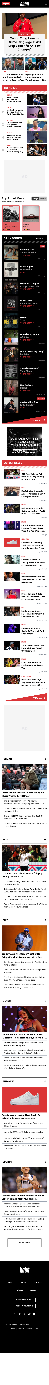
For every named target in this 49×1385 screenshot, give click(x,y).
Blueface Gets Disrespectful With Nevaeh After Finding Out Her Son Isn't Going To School (25, 1051)
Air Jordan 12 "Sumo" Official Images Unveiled (23, 1132)
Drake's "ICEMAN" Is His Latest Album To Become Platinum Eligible (25, 810)
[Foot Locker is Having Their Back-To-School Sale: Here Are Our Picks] (12, 542)
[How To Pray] (11, 387)
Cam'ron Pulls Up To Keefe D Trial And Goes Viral (32, 665)
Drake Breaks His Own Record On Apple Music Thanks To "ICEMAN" (23, 794)
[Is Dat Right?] (11, 269)
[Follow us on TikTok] (29, 1314)
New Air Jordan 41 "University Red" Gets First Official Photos (23, 1124)
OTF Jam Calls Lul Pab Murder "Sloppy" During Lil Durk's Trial (32, 477)
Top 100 (23, 1283)
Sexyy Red (33, 303)
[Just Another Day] (11, 405)
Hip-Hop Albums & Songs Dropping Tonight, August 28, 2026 (35, 77)
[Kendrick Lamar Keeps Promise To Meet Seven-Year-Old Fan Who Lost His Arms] (12, 525)
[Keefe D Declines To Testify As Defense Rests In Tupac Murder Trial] (12, 559)
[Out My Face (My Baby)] (11, 354)
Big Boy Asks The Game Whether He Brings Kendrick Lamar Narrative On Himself (21, 955)
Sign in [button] (6, 4)
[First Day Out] (11, 252)
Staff (36, 1329)
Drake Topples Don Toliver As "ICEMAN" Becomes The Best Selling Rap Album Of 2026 (24, 802)
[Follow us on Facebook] (15, 1314)
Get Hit (23, 317)
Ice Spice (24, 354)
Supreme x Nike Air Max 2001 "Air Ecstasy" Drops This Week (25, 1147)
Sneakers (25, 539)
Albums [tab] (43, 198)
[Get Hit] (11, 320)
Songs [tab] (35, 198)
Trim (22, 320)
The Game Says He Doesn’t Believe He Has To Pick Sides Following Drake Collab (24, 986)
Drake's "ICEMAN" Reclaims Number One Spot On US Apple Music (25, 825)
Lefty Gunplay (27, 405)
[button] (24, 3)
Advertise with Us (23, 1300)
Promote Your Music (24, 1306)
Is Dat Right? (26, 266)
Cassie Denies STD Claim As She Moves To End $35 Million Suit (33, 579)
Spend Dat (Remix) (29, 368)
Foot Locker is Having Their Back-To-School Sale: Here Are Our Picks (32, 545)
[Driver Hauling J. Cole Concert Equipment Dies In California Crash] (12, 594)
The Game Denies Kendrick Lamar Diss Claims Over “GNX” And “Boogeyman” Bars (24, 978)
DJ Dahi (24, 388)
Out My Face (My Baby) (32, 351)
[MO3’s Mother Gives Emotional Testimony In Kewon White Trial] (12, 611)
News (10, 1283)
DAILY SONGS (13, 238)
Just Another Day (29, 402)
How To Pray (26, 385)
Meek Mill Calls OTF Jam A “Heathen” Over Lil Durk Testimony (15, 137)
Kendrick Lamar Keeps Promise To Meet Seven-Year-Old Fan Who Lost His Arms (33, 528)
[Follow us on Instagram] (19, 1314)
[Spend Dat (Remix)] (11, 371)
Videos (20, 1290)
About (13, 1329)
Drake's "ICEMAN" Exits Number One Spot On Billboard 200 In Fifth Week (23, 817)
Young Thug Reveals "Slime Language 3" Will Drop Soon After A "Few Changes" (25, 905)
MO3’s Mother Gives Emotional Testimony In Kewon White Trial (33, 614)
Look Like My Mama (30, 334)
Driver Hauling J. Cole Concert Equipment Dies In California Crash (33, 597)
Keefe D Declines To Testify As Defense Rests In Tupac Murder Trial (33, 562)
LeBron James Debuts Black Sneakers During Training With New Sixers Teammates (24, 1220)
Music (27, 72)
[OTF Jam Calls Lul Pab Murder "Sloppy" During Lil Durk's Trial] (12, 474)
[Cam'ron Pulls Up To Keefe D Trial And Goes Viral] (12, 662)
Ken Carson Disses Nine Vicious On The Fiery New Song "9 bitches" (25, 963)
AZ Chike (24, 337)
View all (37, 420)
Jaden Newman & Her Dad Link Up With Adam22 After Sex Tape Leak (15, 112)
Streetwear (26, 676)
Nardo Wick (26, 269)
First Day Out (27, 249)
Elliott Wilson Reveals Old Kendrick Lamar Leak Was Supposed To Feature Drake (16, 99)
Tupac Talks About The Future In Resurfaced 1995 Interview (32, 648)
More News (24, 1242)
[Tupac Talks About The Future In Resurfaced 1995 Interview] (12, 645)
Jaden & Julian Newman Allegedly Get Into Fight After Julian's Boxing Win (25, 1066)
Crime (4, 72)
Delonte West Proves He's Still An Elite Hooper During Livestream (24, 1212)
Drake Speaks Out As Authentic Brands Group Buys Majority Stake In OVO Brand (15, 150)
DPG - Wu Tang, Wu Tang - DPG (30, 283)
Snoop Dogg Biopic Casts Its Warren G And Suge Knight (32, 631)
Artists (33, 1290)
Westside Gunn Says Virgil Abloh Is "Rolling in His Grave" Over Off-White (33, 682)
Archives (39, 238)
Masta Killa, (35, 286)
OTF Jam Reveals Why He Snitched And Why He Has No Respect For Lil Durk (12, 77)
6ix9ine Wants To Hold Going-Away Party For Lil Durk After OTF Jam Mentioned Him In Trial (33, 511)
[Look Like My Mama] (11, 337)
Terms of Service (11, 1324)
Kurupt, (24, 286)
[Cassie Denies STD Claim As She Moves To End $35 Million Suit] (12, 576)
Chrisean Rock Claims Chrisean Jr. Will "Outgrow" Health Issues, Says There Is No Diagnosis (24, 1036)
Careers (29, 1329)
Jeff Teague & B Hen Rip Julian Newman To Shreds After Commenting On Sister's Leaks (23, 1228)
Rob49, (23, 303)
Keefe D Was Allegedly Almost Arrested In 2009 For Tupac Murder (33, 494)
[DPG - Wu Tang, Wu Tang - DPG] (11, 286)
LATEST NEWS (13, 463)
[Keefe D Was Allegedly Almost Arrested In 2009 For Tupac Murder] (12, 491)
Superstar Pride (28, 252)
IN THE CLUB (26, 300)
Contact (21, 1329)
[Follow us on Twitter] (24, 1314)
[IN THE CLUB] (11, 303)
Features (37, 1283)
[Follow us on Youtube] (34, 1314)
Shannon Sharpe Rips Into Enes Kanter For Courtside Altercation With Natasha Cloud (22, 1205)
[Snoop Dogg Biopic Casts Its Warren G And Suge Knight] (12, 628)
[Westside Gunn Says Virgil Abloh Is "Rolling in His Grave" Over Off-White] (12, 679)
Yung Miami (26, 371)
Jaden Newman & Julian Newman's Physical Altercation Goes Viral (23, 1059)
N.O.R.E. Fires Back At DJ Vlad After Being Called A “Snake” (25, 971)
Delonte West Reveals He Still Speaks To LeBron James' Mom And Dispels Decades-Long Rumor (23, 1197)
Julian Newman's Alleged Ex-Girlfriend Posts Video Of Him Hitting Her (16, 125)
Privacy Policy (24, 1324)
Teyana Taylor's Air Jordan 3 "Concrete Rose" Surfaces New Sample (24, 1139)
